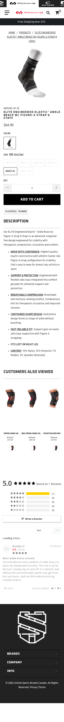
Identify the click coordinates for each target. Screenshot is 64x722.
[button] (53, 588)
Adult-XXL (25, 171)
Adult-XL (10, 171)
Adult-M (37, 163)
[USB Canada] (30, 12)
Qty (5, 181)
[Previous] (6, 421)
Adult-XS (10, 163)
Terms (42, 687)
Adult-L (51, 163)
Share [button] (10, 588)
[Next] (57, 421)
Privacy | (34, 687)
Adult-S (24, 163)
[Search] (48, 13)
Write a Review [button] (33, 518)
